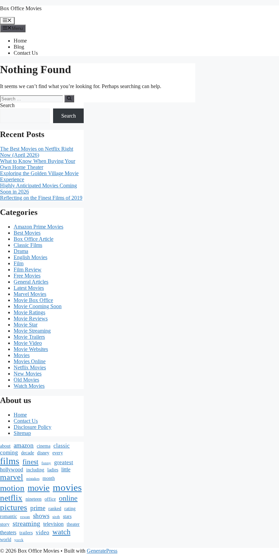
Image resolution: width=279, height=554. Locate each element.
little (65, 469)
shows (41, 515)
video (42, 532)
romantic (8, 516)
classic (61, 445)
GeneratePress (102, 551)
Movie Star (25, 325)
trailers (26, 532)
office (50, 499)
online (68, 498)
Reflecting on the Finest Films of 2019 (41, 198)
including (35, 469)
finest (30, 462)
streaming (26, 523)
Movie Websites (31, 349)
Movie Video (28, 343)
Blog (19, 47)
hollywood (11, 469)
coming (9, 452)
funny (46, 463)
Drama (21, 251)
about (5, 446)
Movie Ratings (29, 312)
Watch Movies (29, 386)
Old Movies (26, 380)
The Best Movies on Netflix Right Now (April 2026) (36, 152)
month (49, 478)
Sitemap (22, 433)
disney (43, 452)
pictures (13, 507)
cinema (43, 446)
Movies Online (30, 361)
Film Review (28, 269)
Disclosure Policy (32, 427)
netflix (11, 497)
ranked (54, 508)
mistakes (32, 479)
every (57, 452)
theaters (8, 532)
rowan (25, 517)
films (9, 461)
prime (37, 507)
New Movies (28, 373)
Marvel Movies (30, 294)
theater (73, 524)
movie (39, 488)
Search (7, 105)
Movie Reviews (31, 318)
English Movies (30, 257)
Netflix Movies (30, 367)
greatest (63, 462)
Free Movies (27, 276)
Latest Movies (29, 288)
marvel (11, 477)
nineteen (34, 499)
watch (61, 531)
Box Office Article (33, 239)
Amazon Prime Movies (38, 227)
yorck (18, 540)
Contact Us (26, 53)
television (53, 524)
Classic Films (28, 245)
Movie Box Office (33, 300)
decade (27, 452)
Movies (22, 355)
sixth (56, 517)
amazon (24, 445)
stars (67, 516)
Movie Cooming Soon (38, 306)
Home (20, 41)
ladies (52, 469)
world (5, 539)
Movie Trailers (29, 337)
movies (67, 487)
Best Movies (27, 233)
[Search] (69, 98)
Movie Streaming (32, 331)
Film (18, 263)
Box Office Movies (21, 8)
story (5, 524)
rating (70, 508)
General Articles (31, 282)
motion (12, 487)
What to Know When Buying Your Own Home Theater (37, 164)
